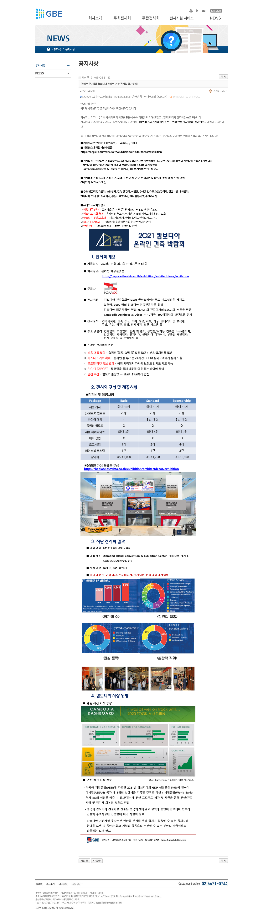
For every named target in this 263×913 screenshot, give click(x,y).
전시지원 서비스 (183, 18)
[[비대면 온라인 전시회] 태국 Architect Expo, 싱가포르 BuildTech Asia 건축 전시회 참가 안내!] (97, 860)
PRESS (55, 73)
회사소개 (95, 18)
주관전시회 (151, 18)
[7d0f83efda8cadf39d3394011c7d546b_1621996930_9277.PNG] (138, 459)
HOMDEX (49, 14)
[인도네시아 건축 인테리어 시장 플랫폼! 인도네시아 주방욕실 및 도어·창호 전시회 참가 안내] (84, 860)
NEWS (213, 18)
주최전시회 (122, 18)
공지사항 (55, 65)
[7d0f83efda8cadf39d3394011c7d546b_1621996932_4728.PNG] (138, 768)
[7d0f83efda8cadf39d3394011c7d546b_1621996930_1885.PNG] (138, 305)
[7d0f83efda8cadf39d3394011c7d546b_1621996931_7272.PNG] (138, 614)
